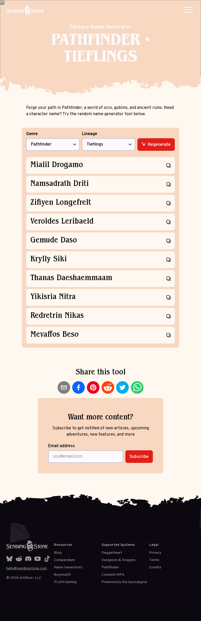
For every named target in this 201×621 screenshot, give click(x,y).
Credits (155, 567)
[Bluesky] (9, 559)
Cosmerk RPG (113, 575)
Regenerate (159, 144)
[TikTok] (47, 559)
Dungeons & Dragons (119, 560)
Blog (58, 553)
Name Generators (68, 567)
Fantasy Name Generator (100, 27)
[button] (188, 9)
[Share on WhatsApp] (137, 387)
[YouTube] (38, 559)
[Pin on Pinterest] (93, 387)
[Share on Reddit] (108, 387)
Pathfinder (110, 567)
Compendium (64, 560)
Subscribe (139, 456)
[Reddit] (19, 559)
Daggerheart (112, 553)
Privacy (155, 553)
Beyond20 (62, 575)
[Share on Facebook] (78, 387)
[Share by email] (64, 387)
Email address (61, 446)
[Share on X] (122, 387)
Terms (154, 560)
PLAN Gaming (65, 582)
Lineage (89, 134)
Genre (32, 134)
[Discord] (28, 559)
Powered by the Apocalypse (124, 582)
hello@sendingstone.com (26, 568)
